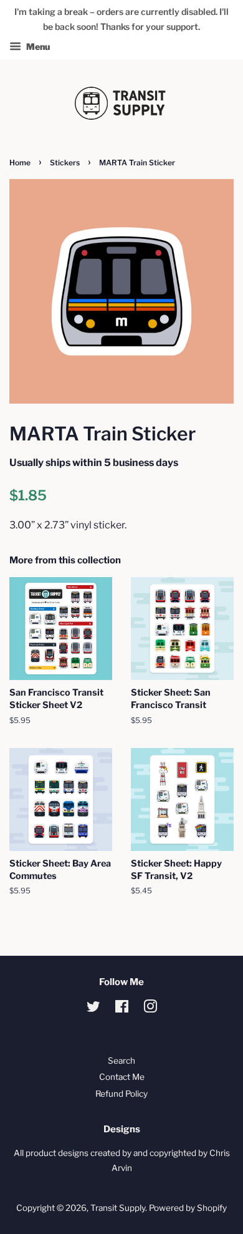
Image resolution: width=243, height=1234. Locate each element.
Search (121, 1061)
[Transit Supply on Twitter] (93, 1009)
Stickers (65, 162)
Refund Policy (121, 1094)
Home (20, 162)
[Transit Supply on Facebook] (122, 1009)
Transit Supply (117, 1208)
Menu (37, 46)
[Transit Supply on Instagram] (150, 1009)
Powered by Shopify (188, 1208)
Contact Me (122, 1077)
